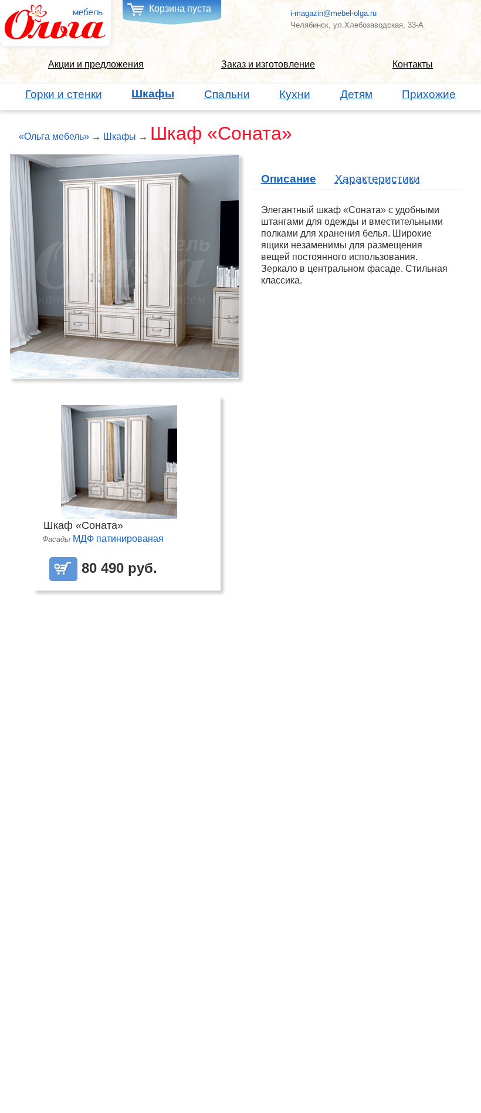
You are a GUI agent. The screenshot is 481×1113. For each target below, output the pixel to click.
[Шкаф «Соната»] (124, 266)
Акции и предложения (96, 64)
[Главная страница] (55, 23)
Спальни (227, 94)
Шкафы (152, 94)
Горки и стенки (63, 94)
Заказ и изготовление (268, 64)
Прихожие (429, 94)
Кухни (294, 94)
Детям (356, 94)
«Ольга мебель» (54, 136)
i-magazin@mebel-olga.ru (333, 13)
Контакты (412, 64)
